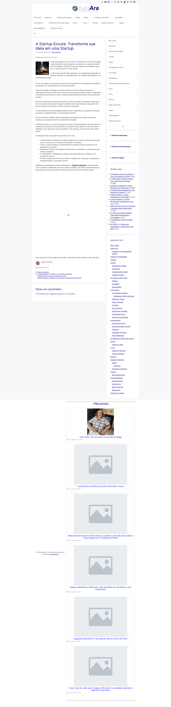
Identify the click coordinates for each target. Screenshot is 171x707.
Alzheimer (117, 366)
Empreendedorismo (44, 218)
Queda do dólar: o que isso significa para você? (52, 220)
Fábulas (115, 281)
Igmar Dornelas (42, 183)
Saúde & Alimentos (107, 23)
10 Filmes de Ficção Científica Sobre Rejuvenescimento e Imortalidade (121, 215)
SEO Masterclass (118, 335)
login (52, 238)
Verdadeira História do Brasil (123, 296)
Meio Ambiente (117, 387)
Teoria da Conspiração (120, 317)
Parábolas (115, 284)
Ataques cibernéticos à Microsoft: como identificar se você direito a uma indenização (100, 588)
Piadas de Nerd (117, 345)
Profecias (115, 305)
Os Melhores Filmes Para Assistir (59, 23)
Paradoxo (115, 329)
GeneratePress (54, 554)
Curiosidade (118, 17)
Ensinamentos (38, 23)
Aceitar (138, 699)
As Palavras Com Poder (101, 17)
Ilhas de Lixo (116, 384)
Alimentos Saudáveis (119, 369)
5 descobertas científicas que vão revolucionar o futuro (100, 486)
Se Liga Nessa (117, 308)
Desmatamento (117, 381)
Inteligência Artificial (119, 266)
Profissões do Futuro (119, 332)
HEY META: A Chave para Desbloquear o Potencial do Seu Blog (121, 226)
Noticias (95, 23)
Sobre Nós (48, 17)
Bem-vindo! (37, 17)
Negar (149, 699)
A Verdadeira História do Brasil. (121, 220)
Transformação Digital (120, 272)
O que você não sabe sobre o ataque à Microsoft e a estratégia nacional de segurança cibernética (100, 689)
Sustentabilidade (39, 28)
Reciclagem (116, 390)
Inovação (53, 218)
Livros (85, 23)
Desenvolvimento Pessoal (121, 326)
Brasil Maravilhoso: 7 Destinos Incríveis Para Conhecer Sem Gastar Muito (59, 222)
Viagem (121, 23)
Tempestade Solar (118, 314)
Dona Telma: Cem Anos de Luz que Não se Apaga (101, 437)
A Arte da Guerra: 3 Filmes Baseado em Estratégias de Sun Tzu (121, 201)
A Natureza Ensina (118, 323)
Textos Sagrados (118, 354)
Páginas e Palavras (43, 216)
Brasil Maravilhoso (118, 375)
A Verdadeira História (119, 293)
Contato (162, 703)
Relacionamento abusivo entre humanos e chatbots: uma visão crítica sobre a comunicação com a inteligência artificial (100, 537)
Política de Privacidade (153, 703)
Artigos (86, 17)
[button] (167, 677)
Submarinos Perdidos (119, 311)
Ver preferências (161, 699)
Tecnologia (116, 269)
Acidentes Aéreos (118, 299)
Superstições (116, 287)
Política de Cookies (142, 703)
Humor (75, 23)
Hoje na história (117, 302)
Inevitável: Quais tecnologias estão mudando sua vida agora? (62, 181)
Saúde (114, 363)
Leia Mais (40, 191)
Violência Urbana (118, 275)
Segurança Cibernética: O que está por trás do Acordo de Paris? (101, 639)
